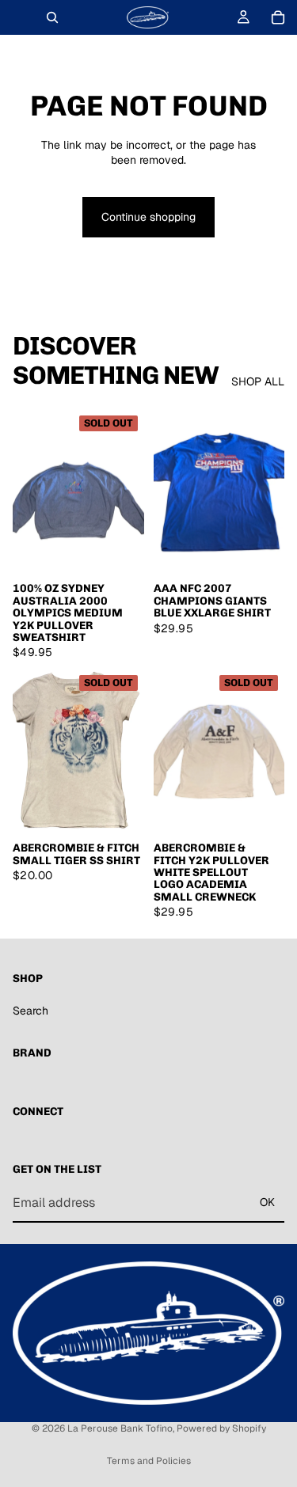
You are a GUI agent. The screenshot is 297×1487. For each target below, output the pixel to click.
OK (267, 1202)
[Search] (52, 17)
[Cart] (278, 17)
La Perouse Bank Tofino (120, 1428)
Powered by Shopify (221, 1428)
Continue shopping (148, 217)
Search (30, 1010)
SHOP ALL (257, 381)
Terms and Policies (149, 1461)
